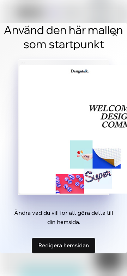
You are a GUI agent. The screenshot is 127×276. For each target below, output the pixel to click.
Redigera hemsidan (63, 245)
